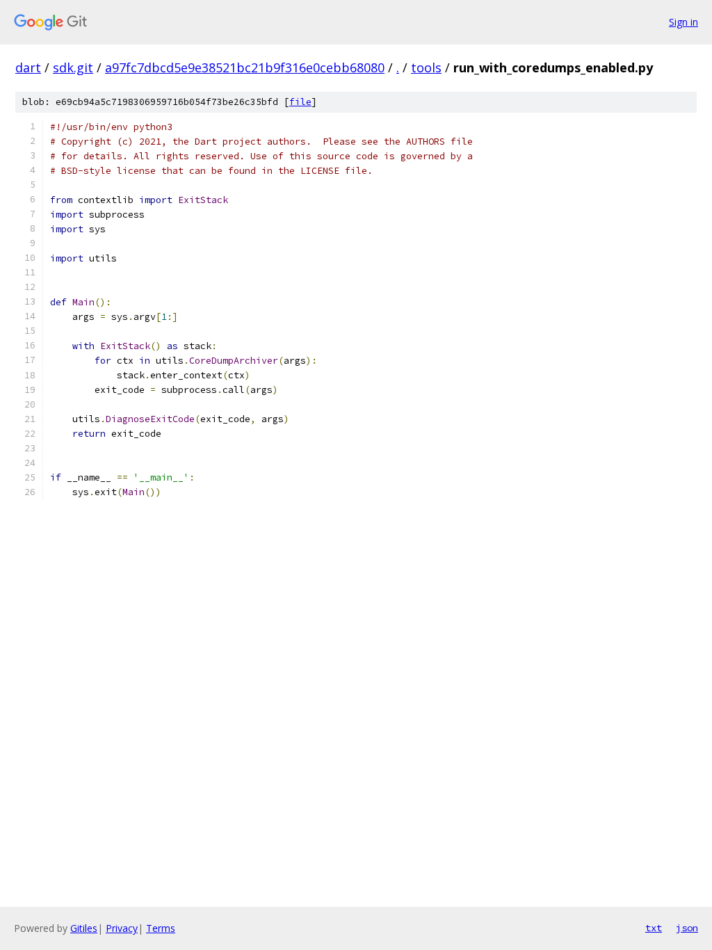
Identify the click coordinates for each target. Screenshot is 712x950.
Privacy (122, 928)
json (687, 927)
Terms (160, 928)
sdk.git (73, 67)
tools (426, 67)
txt (653, 927)
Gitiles (83, 928)
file (300, 102)
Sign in (683, 22)
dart (28, 67)
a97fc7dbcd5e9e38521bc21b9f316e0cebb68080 (245, 67)
